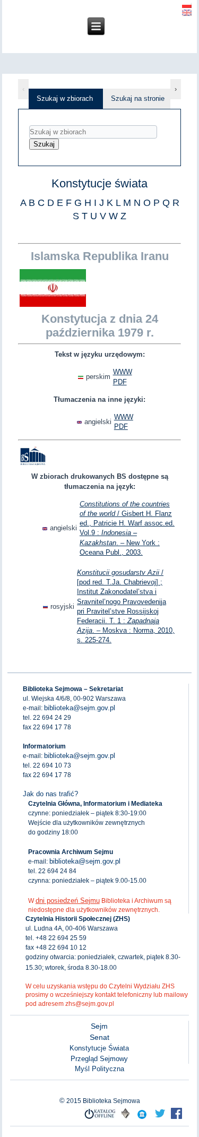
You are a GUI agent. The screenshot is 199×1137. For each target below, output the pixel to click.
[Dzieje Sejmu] (160, 1118)
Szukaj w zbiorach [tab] (65, 98)
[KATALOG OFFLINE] (100, 1118)
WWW (122, 372)
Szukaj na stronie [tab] (138, 98)
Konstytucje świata (99, 183)
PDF (120, 382)
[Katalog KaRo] (125, 1118)
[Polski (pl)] (187, 4)
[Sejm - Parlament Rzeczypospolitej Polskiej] (142, 1118)
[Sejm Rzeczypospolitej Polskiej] (176, 1118)
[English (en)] (187, 12)
